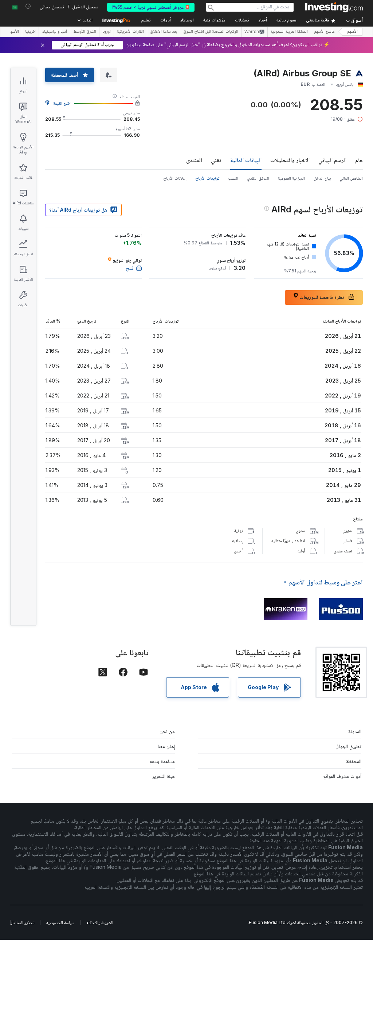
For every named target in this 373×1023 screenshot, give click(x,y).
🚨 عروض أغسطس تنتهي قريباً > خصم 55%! (150, 7)
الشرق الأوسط (84, 32)
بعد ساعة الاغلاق (163, 32)
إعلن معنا (166, 746)
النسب (233, 178)
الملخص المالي (351, 178)
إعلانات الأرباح (174, 178)
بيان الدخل (322, 178)
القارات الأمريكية (130, 32)
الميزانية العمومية (291, 178)
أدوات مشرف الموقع (342, 776)
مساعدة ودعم (162, 761)
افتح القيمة (62, 103)
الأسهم (352, 32)
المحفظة (353, 761)
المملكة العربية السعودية (289, 32)
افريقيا (30, 32)
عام (359, 160)
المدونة (354, 731)
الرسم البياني (332, 160)
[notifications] (28, 6)
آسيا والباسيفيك (54, 32)
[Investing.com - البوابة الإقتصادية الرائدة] (334, 7)
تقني (216, 160)
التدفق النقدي (258, 178)
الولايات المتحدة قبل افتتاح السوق (210, 32)
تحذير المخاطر (22, 922)
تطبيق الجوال (348, 746)
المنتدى (194, 160)
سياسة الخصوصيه (60, 922)
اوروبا (106, 32)
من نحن (167, 731)
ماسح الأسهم (324, 32)
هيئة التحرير (163, 776)
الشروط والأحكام (99, 922)
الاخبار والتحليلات (290, 160)
